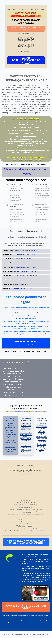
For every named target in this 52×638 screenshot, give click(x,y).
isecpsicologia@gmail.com (40, 334)
